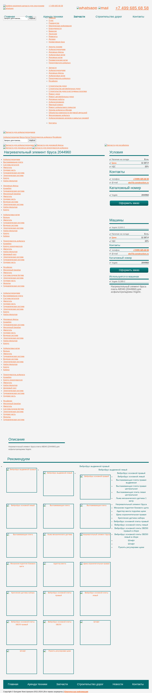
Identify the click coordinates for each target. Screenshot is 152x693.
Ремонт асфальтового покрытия (62, 107)
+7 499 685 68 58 (132, 8)
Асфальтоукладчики (57, 49)
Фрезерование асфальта (59, 115)
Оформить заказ (129, 203)
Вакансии (53, 31)
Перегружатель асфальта (59, 78)
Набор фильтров (10, 181)
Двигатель (7, 167)
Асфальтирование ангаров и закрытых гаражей (69, 118)
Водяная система (10, 202)
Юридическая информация (60, 26)
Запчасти (79, 16)
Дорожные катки (55, 57)
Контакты (138, 16)
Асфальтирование (56, 102)
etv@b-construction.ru (138, 182)
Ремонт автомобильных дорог (61, 97)
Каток (27, 137)
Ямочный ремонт (56, 105)
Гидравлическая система (13, 173)
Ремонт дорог (54, 94)
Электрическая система (13, 175)
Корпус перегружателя (13, 246)
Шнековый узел (9, 254)
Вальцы (6, 217)
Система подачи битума (13, 275)
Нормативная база (57, 42)
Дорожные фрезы (56, 52)
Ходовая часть (9, 170)
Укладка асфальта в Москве (60, 110)
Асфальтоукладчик (11, 137)
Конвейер (7, 188)
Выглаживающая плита (13, 162)
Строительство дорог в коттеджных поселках (68, 91)
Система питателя (11, 165)
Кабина (6, 236)
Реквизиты (53, 36)
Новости (118, 684)
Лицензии (53, 34)
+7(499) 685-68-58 (141, 179)
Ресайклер (53, 81)
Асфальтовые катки (57, 55)
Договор (52, 39)
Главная (9, 16)
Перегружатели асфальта (60, 63)
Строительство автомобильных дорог (65, 89)
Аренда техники (53, 16)
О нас (29, 16)
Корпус (6, 178)
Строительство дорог (109, 16)
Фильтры (7, 283)
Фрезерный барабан (12, 194)
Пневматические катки (58, 60)
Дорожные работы (56, 99)
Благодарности (55, 28)
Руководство (54, 23)
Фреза (22, 137)
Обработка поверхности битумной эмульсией (68, 113)
